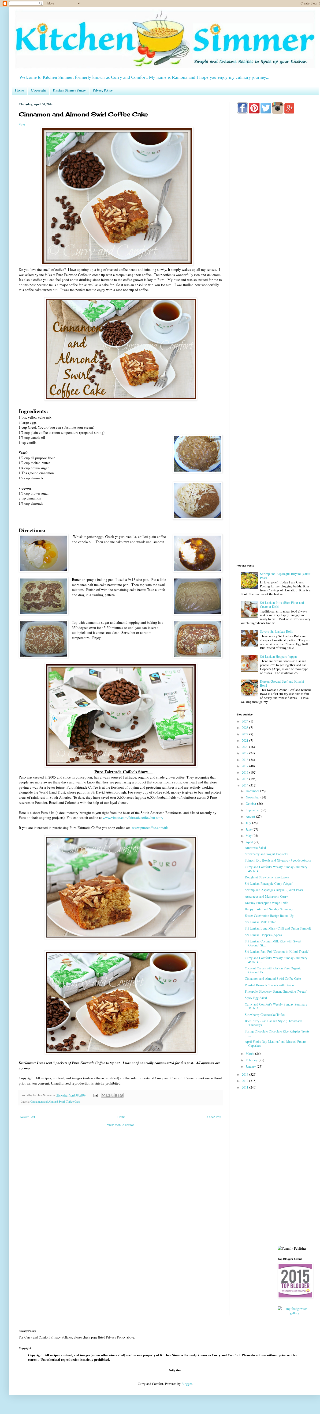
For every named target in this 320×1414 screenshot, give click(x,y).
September (253, 810)
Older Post (214, 1117)
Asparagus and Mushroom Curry (266, 896)
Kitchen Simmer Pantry (69, 90)
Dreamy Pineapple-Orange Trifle (266, 902)
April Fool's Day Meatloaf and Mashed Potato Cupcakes (275, 1043)
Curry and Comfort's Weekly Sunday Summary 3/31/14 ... (276, 1006)
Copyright (38, 90)
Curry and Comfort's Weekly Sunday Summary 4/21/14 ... (276, 869)
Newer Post (27, 1117)
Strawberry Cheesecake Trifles (265, 1014)
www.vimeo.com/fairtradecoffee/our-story (133, 817)
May (249, 835)
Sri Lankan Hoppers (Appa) (278, 656)
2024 (245, 721)
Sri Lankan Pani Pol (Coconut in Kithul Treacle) (277, 951)
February (252, 1060)
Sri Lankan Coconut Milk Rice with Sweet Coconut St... (273, 943)
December (253, 791)
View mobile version (120, 1125)
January (251, 1066)
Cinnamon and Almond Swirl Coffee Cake (55, 1102)
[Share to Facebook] (117, 1095)
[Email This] (103, 1095)
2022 (245, 734)
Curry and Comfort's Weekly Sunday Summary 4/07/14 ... (276, 960)
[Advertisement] (274, 303)
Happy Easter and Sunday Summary (269, 909)
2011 (245, 1087)
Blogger (187, 1383)
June (249, 829)
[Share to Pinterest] (121, 1095)
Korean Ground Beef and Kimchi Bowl (282, 683)
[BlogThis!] (108, 1095)
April (250, 842)
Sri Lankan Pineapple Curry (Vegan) (269, 883)
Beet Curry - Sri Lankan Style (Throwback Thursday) (273, 1023)
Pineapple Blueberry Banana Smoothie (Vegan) (276, 991)
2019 (245, 753)
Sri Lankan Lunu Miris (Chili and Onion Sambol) (278, 928)
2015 (245, 779)
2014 (245, 785)
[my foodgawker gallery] (295, 1313)
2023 (245, 727)
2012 (245, 1080)
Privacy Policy (103, 90)
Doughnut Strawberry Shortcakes (267, 877)
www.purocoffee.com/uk (150, 827)
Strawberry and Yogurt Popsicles (266, 854)
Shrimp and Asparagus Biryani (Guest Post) (285, 575)
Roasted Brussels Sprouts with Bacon (269, 985)
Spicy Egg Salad (256, 997)
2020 (245, 747)
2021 (245, 740)
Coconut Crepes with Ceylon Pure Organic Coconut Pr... (273, 970)
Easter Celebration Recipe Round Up (269, 915)
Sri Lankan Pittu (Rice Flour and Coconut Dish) (282, 604)
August (251, 816)
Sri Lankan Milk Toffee (260, 922)
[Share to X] (112, 1095)
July (249, 822)
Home (19, 90)
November (253, 797)
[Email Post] (95, 1095)
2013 (245, 1074)
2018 (245, 759)
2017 (245, 766)
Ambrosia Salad (255, 847)
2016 (245, 772)
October (251, 803)
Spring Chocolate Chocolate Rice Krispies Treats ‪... (277, 1033)
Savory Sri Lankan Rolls (276, 631)
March (250, 1053)
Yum (22, 124)
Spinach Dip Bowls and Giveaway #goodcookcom (278, 860)
